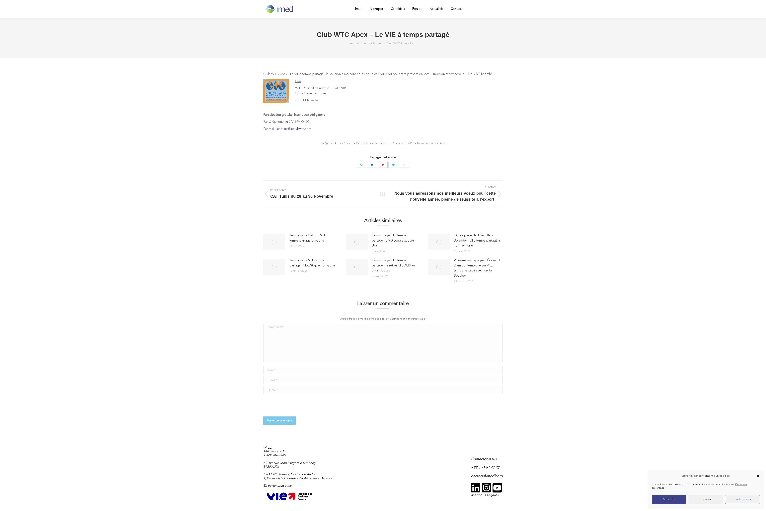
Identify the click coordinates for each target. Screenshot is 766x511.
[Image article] (274, 242)
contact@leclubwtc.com (294, 129)
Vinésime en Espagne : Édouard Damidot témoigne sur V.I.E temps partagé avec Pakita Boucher (477, 268)
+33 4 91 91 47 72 (485, 468)
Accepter (669, 499)
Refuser (706, 499)
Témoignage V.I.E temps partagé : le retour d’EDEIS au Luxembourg (393, 265)
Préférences (742, 499)
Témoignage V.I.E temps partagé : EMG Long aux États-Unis (394, 240)
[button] (758, 476)
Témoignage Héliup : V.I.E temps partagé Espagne (307, 238)
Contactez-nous (484, 459)
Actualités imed (344, 143)
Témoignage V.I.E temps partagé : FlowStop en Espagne (312, 263)
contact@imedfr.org (487, 476)
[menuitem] (358, 9)
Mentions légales (484, 495)
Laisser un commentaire (431, 143)
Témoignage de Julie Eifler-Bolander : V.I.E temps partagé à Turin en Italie (477, 240)
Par (372, 143)
